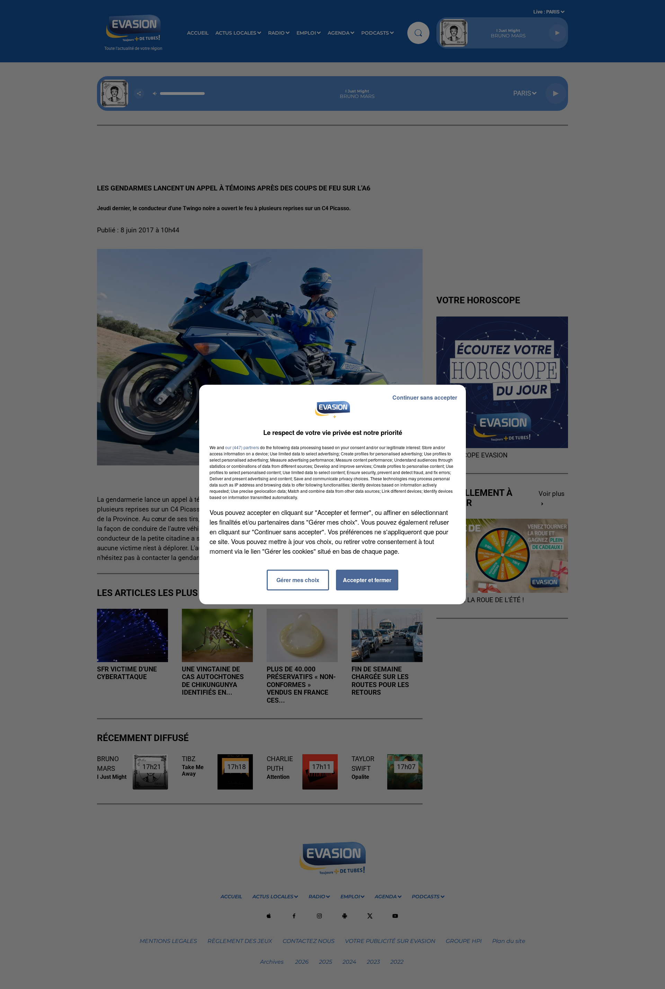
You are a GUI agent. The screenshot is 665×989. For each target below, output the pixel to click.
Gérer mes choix (297, 580)
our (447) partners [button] (242, 447)
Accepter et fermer (367, 580)
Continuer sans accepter (424, 397)
